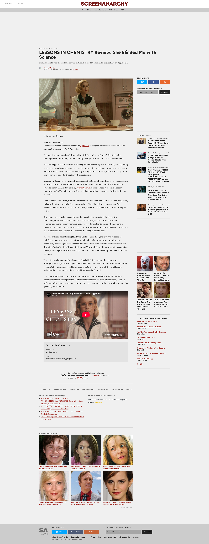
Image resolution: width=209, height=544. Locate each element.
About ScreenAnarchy (60, 537)
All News (124, 10)
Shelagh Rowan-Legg (145, 359)
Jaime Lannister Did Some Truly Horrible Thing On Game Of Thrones (144, 304)
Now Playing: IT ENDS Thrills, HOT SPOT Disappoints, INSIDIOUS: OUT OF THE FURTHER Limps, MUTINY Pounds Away (158, 175)
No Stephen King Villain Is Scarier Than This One (143, 276)
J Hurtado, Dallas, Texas (146, 337)
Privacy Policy (96, 537)
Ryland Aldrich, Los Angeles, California (151, 353)
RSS (92, 532)
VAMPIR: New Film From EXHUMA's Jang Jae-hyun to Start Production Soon (158, 144)
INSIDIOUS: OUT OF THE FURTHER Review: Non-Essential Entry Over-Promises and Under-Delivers (158, 195)
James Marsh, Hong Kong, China (149, 343)
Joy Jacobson (117, 389)
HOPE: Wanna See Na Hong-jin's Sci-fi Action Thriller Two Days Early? (158, 158)
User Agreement (110, 537)
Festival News (87, 10)
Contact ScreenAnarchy (79, 537)
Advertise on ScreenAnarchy (129, 537)
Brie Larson (74, 389)
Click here (95, 375)
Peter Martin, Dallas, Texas (147, 321)
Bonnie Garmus (83, 187)
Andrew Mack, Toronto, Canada (149, 327)
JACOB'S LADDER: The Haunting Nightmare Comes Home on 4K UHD (158, 210)
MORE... (140, 364)
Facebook (76, 532)
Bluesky (75, 70)
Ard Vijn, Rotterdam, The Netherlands (151, 332)
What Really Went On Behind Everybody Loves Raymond (161, 276)
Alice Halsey (103, 389)
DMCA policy (82, 378)
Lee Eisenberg (88, 389)
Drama (128, 389)
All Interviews (100, 10)
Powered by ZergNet (127, 507)
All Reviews (113, 10)
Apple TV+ (84, 145)
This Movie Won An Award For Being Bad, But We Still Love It (161, 303)
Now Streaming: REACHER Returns (54, 398)
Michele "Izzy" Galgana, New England (151, 348)
